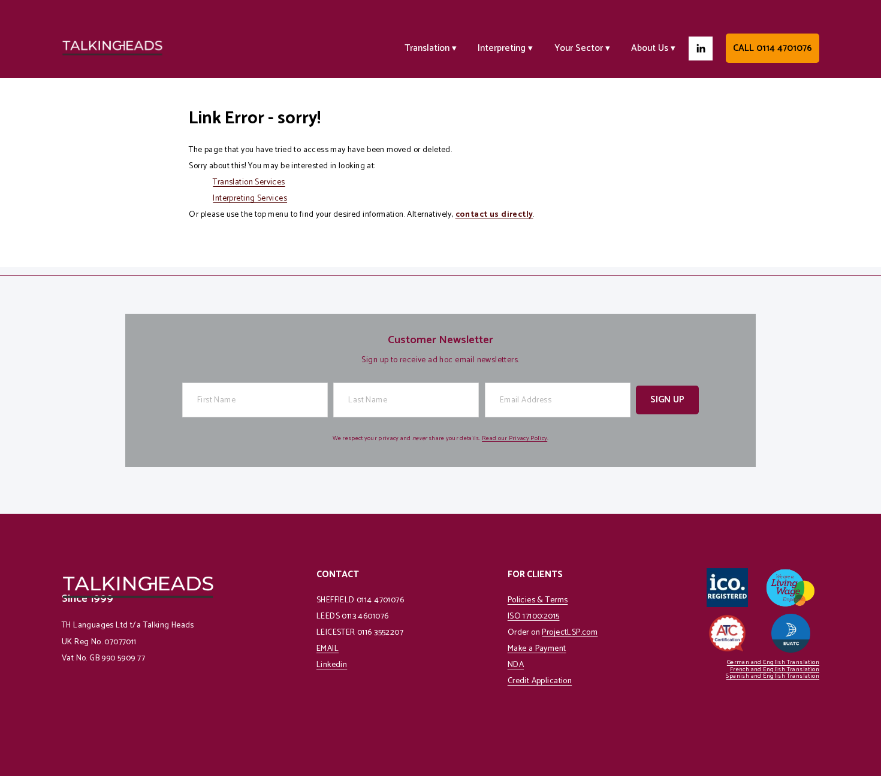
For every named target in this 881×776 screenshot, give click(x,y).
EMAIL (327, 648)
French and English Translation (774, 669)
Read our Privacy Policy (514, 439)
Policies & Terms (538, 600)
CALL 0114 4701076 (772, 48)
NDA (516, 664)
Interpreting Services (250, 198)
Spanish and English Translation (772, 676)
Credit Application (540, 681)
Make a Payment (537, 648)
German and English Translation (773, 662)
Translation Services (249, 182)
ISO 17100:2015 (534, 616)
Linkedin (331, 664)
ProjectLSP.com (570, 632)
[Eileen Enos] (701, 48)
